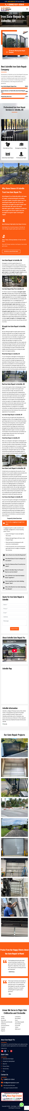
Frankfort (3, 1027)
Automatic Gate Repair (8, 1058)
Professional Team (21, 157)
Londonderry (18, 1016)
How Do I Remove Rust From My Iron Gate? (15, 565)
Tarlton (16, 1027)
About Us (5, 1063)
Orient (16, 1020)
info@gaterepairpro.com (11, 1082)
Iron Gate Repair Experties (14, 86)
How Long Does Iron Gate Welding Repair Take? (14, 582)
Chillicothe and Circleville (6, 1022)
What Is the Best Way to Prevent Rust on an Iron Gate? (14, 571)
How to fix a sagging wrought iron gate (15, 523)
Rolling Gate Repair (7, 137)
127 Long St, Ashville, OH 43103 (11, 1088)
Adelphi (2, 1016)
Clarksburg (3, 1023)
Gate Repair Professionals (14, 1108)
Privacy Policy (6, 1066)
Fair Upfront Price (8, 148)
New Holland (17, 1018)
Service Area (6, 1068)
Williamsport (18, 1029)
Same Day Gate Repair (8, 157)
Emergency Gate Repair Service (21, 148)
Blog (4, 1071)
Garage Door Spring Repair (9, 1061)
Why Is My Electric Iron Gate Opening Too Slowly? (15, 588)
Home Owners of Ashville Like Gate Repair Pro (14, 91)
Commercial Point (5, 1025)
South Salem (18, 1023)
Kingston (3, 1030)
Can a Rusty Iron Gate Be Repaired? (16, 555)
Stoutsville (17, 1025)
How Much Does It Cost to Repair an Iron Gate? (15, 559)
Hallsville (3, 1029)
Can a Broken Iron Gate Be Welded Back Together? (14, 576)
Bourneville (3, 1020)
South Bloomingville (19, 1022)
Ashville (3, 1018)
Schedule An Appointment (11, 251)
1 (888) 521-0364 (9, 1079)
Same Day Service (14, 96)
